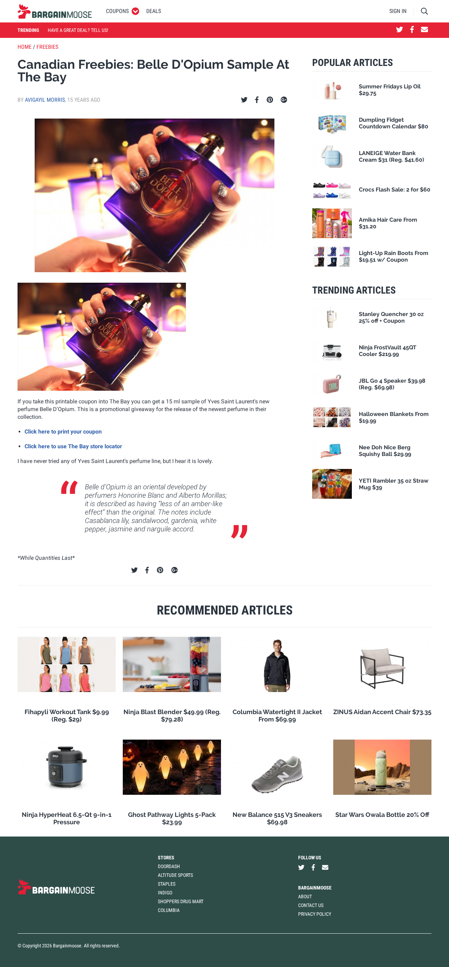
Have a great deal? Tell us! (78, 30)
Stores (166, 857)
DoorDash (169, 866)
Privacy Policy (314, 914)
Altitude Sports (175, 875)
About (305, 896)
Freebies (47, 46)
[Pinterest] (270, 100)
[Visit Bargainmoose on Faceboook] (412, 30)
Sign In (398, 11)
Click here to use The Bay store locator (73, 446)
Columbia (169, 910)
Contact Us (310, 905)
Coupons (117, 11)
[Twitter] (244, 100)
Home (25, 46)
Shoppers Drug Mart (180, 901)
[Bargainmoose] (55, 11)
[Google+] (284, 100)
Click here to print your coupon (63, 431)
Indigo (165, 892)
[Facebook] (256, 100)
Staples (166, 884)
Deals (153, 11)
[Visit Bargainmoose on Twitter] (400, 30)
